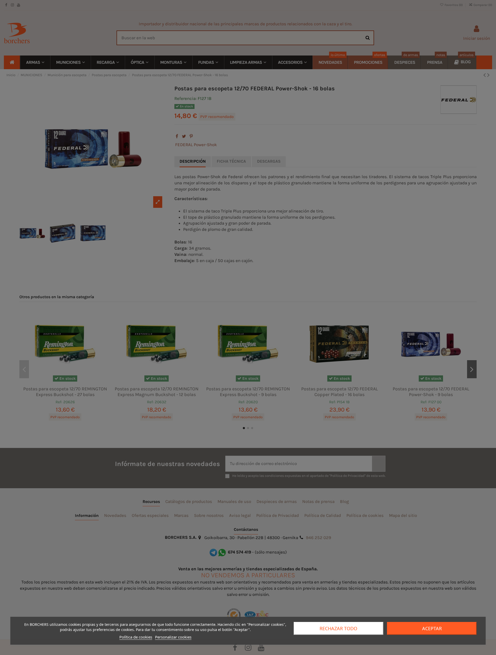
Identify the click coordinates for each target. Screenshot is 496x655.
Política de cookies (135, 637)
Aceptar (432, 628)
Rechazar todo (338, 628)
